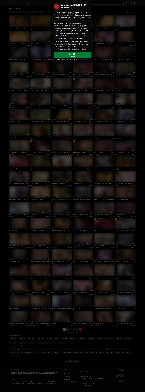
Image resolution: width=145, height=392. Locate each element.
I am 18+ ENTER (72, 55)
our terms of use (82, 59)
